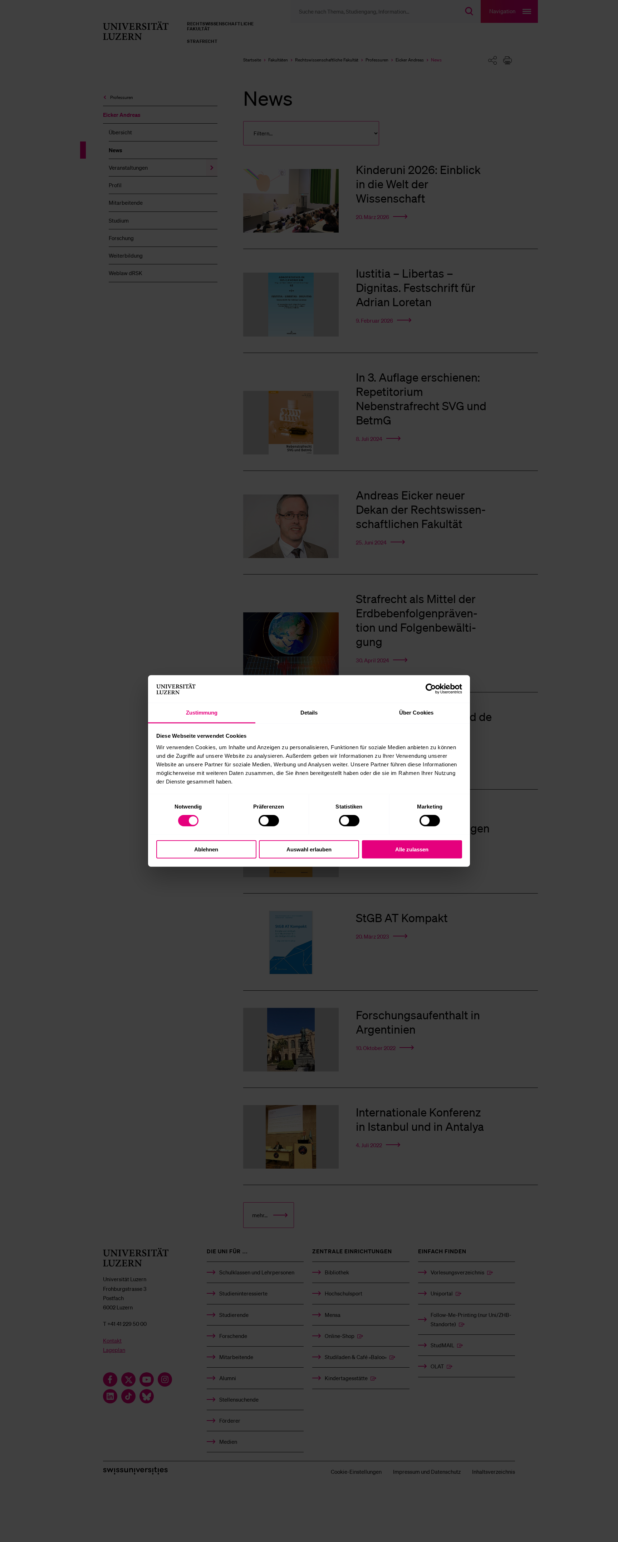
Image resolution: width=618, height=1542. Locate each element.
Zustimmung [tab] (202, 713)
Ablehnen (206, 849)
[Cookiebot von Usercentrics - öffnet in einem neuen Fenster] (430, 688)
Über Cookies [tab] (416, 713)
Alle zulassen (411, 849)
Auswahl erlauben (309, 849)
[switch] (269, 820)
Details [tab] (309, 713)
